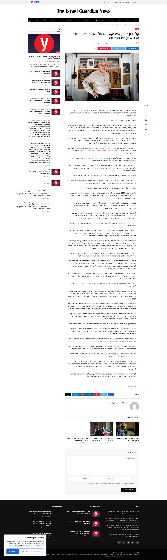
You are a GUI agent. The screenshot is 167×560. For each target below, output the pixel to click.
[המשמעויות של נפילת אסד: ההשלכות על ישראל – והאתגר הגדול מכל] (57, 513)
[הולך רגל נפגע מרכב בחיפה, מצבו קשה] (56, 92)
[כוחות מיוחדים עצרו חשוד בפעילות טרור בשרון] (56, 73)
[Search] (29, 2)
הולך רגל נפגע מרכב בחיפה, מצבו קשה (40, 90)
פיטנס (79, 20)
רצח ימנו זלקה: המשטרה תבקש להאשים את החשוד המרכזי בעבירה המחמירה (39, 100)
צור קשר (29, 20)
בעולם (128, 20)
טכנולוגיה (111, 20)
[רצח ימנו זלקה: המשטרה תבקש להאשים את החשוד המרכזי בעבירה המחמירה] (56, 101)
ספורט (53, 20)
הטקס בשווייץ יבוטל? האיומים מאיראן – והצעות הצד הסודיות (41, 81)
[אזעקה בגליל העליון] (56, 183)
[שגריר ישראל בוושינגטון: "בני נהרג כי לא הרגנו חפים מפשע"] (76, 429)
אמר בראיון (100, 148)
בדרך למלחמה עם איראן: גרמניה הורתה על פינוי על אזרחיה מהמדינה (102, 439)
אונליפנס (87, 20)
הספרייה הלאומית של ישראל (96, 151)
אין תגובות (103, 43)
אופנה (120, 20)
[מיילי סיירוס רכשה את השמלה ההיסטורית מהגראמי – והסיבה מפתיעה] (57, 523)
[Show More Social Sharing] (95, 48)
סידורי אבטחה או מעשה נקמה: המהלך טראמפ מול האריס (127, 439)
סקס (96, 20)
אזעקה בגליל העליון (44, 181)
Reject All (24, 551)
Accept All (12, 551)
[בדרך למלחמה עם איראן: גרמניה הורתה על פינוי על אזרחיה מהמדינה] (101, 429)
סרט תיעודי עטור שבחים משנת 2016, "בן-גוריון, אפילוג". (110, 341)
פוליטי (61, 20)
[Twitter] (146, 115)
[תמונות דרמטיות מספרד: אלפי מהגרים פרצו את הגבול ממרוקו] (44, 43)
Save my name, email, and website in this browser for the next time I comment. (110, 483)
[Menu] (21, 20)
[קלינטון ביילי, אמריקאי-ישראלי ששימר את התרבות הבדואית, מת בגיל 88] (102, 77)
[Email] (146, 129)
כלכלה (45, 20)
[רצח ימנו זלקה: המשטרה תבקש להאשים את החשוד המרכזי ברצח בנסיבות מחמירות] (56, 112)
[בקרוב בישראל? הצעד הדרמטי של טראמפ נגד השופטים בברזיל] (57, 535)
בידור (36, 20)
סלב (103, 20)
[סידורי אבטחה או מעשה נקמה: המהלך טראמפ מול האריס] (127, 429)
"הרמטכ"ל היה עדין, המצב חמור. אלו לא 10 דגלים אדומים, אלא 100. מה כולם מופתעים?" (39, 171)
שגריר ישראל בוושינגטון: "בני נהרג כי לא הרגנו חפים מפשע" (77, 439)
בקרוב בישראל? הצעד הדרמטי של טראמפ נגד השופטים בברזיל (41, 534)
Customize (36, 551)
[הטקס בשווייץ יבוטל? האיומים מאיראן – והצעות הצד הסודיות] (56, 82)
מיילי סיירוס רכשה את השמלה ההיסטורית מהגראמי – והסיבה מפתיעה (42, 523)
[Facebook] (146, 110)
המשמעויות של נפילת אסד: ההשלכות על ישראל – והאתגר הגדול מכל (40, 512)
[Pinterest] (146, 125)
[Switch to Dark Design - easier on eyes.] (23, 20)
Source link (132, 387)
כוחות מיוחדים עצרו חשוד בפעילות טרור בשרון (116, 2)
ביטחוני (69, 20)
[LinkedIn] (146, 120)
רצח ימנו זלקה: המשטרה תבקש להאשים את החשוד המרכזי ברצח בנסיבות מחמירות (40, 111)
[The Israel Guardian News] (83, 11)
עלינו (120, 552)
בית (134, 20)
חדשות (58, 52)
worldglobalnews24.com (127, 43)
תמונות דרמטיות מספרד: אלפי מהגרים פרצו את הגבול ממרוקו (44, 57)
